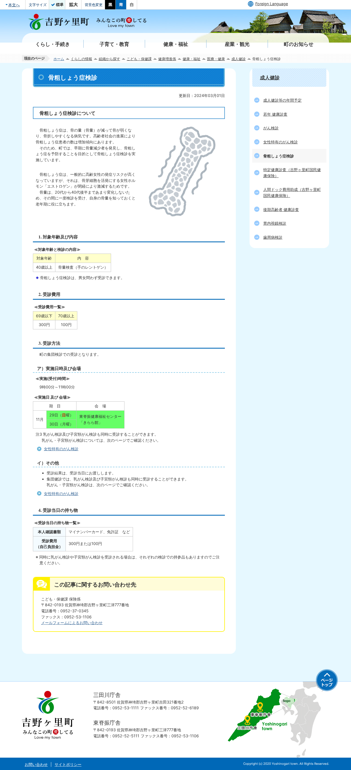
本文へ (14, 4)
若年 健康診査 (275, 114)
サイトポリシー (68, 764)
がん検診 (271, 128)
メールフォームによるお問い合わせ (72, 622)
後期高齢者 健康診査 (281, 209)
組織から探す (109, 59)
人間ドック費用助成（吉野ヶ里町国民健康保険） (292, 192)
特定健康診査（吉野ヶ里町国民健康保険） (292, 172)
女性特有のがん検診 (61, 448)
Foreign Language (271, 3)
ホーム (58, 59)
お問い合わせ (36, 764)
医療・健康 (216, 59)
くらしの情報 (81, 59)
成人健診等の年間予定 (282, 100)
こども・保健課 (139, 59)
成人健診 (238, 59)
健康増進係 (167, 59)
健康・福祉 (191, 59)
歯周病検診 (272, 237)
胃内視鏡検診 (274, 223)
